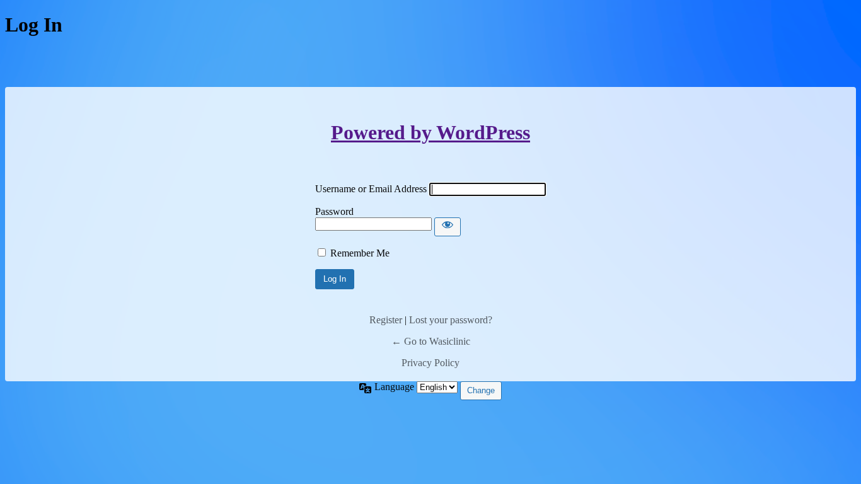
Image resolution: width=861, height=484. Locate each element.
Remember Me (360, 253)
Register (385, 319)
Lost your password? (450, 319)
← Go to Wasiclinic (430, 341)
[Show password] (447, 226)
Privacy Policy (430, 362)
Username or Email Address (371, 188)
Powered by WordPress (430, 132)
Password (334, 211)
